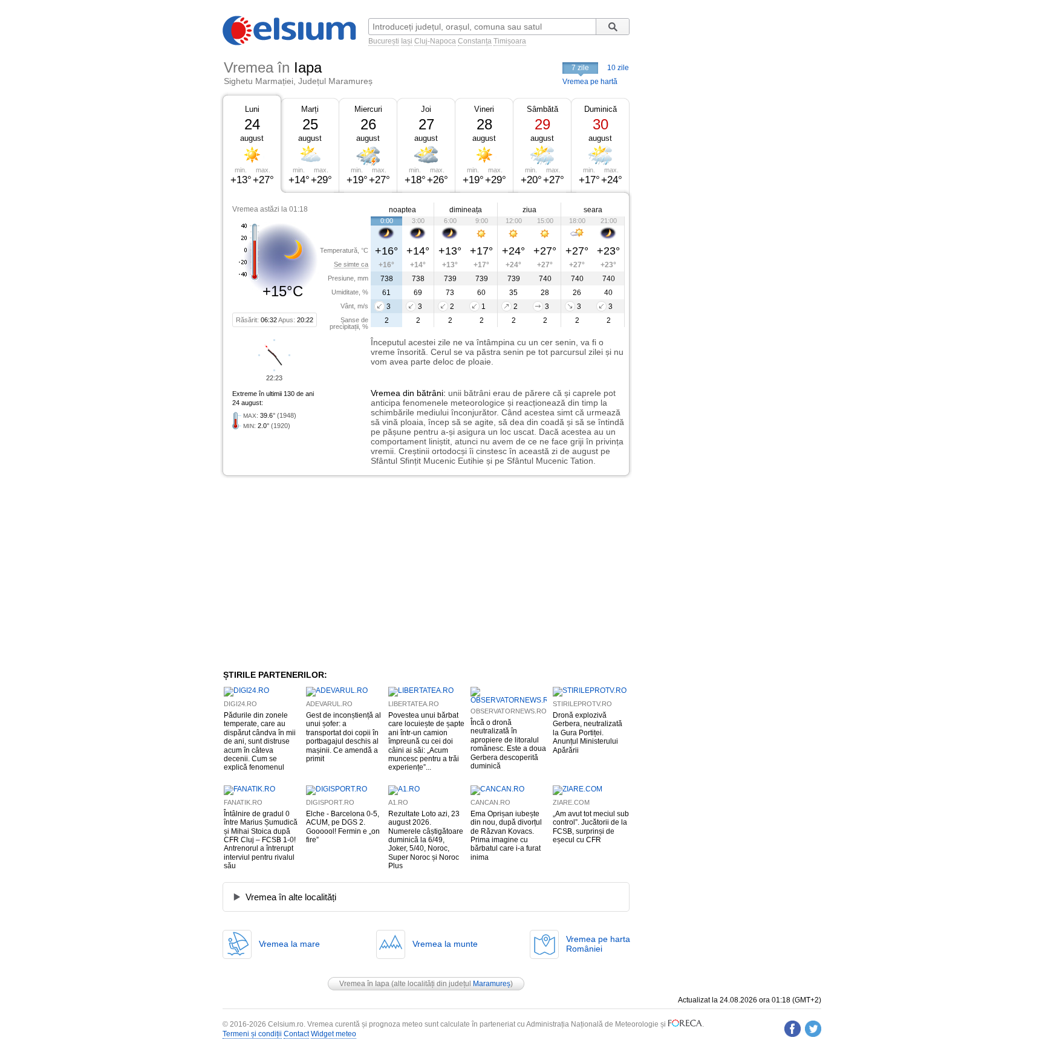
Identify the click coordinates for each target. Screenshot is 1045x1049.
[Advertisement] (321, 572)
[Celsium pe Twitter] (813, 1029)
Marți (310, 109)
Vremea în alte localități (291, 897)
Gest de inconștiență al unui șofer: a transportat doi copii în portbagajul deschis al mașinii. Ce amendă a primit (343, 737)
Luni (252, 109)
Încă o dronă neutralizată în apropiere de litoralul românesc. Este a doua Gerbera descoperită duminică (508, 744)
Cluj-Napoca (435, 41)
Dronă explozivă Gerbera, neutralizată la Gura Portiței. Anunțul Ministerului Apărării (587, 733)
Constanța (475, 41)
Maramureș (491, 983)
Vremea (385, 393)
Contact (296, 1034)
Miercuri (368, 109)
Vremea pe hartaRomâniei (598, 943)
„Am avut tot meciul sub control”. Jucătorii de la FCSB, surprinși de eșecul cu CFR (591, 827)
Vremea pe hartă (589, 81)
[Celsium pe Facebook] (792, 1029)
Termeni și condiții (252, 1034)
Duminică (600, 109)
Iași (406, 41)
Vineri (484, 109)
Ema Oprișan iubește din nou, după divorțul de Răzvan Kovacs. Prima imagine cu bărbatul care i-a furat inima (506, 836)
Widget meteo (333, 1034)
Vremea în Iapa (364, 983)
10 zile (618, 67)
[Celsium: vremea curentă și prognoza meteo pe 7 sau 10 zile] (290, 43)
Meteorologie (637, 1024)
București (383, 41)
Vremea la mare (289, 944)
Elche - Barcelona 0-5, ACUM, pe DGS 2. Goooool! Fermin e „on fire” (343, 827)
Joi (426, 109)
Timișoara (509, 41)
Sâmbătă (542, 109)
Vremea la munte (445, 944)
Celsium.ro (286, 1024)
